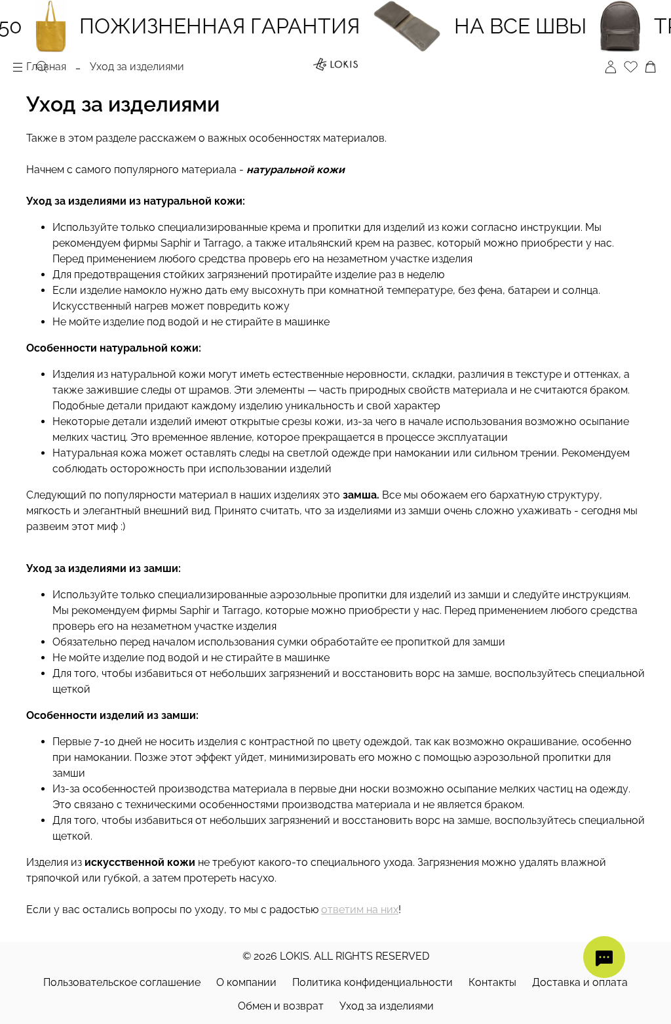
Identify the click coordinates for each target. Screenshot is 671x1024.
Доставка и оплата (580, 982)
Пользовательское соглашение (122, 982)
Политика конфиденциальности (372, 982)
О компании (246, 982)
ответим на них (359, 909)
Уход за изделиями (386, 1006)
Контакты (492, 982)
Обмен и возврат (281, 1006)
